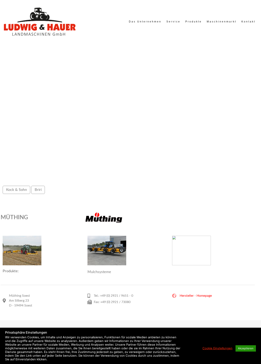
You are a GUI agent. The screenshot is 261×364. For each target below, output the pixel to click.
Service (173, 21)
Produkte (193, 21)
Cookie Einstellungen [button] (217, 348)
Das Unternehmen (145, 21)
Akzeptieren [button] (245, 348)
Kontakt (248, 21)
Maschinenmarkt (222, 21)
